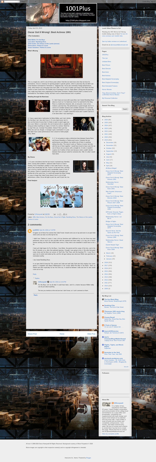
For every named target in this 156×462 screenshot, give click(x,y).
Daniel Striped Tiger (112, 245)
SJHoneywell (42, 282)
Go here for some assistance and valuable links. (115, 35)
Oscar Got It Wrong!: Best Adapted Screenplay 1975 (114, 172)
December (110, 142)
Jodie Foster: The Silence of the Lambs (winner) (43, 43)
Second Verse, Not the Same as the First (113, 231)
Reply (34, 274)
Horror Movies (107, 89)
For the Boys (49, 217)
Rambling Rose (71, 217)
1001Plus (105, 54)
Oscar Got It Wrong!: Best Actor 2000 (114, 248)
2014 (106, 274)
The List (105, 58)
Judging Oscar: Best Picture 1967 (114, 340)
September (110, 151)
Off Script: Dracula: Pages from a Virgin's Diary (114, 213)
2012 (106, 280)
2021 (106, 134)
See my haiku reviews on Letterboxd (114, 41)
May (108, 163)
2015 (106, 271)
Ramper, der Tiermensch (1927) (114, 333)
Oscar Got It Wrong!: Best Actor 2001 (114, 187)
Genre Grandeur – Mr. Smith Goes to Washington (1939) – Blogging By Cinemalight (115, 362)
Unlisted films (106, 61)
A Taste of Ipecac (110, 325)
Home (62, 334)
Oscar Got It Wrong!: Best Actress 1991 (114, 178)
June (108, 160)
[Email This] (58, 214)
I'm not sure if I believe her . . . (113, 327)
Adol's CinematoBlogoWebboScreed (115, 338)
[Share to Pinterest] (66, 214)
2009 (106, 288)
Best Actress (40, 217)
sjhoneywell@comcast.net (119, 45)
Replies (37, 278)
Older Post (91, 334)
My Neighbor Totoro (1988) (112, 313)
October (109, 148)
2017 (106, 265)
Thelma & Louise (33, 219)
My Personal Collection (109, 98)
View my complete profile (110, 434)
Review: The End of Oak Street (114, 307)
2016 (106, 268)
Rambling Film (109, 305)
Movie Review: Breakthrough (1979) (115, 301)
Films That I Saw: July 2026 (113, 354)
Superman (107, 348)
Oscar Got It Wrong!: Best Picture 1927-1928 (114, 201)
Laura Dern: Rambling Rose (37, 42)
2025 (106, 122)
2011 (106, 283)
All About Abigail (111, 168)
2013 (106, 277)
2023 (106, 128)
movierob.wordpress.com (113, 358)
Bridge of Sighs (111, 221)
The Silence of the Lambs (84, 217)
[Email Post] (54, 214)
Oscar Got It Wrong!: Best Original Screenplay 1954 (114, 207)
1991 (34, 217)
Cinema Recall (109, 317)
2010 (106, 286)
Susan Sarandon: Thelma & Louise (39, 47)
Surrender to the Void (112, 352)
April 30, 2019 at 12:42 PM (58, 282)
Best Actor (105, 72)
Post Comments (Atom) (66, 340)
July (107, 157)
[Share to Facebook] (64, 214)
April (108, 165)
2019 (106, 140)
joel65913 (36, 230)
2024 (106, 125)
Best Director (106, 68)
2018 (106, 262)
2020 (106, 137)
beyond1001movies (111, 331)
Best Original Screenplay (110, 82)
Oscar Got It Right (59, 217)
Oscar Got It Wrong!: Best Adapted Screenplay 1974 (114, 226)
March (108, 253)
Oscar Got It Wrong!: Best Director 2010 (114, 197)
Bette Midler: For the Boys (36, 40)
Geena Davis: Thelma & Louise (38, 45)
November (110, 145)
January (109, 259)
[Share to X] (62, 214)
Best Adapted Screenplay (110, 79)
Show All (126, 366)
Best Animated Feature (109, 86)
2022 (106, 131)
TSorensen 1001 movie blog (114, 311)
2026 (106, 120)
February (109, 256)
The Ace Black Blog (111, 299)
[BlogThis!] (60, 214)
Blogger (88, 458)
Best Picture (106, 65)
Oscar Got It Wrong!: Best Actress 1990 (114, 236)
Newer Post (32, 334)
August (108, 154)
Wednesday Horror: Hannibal (112, 183)
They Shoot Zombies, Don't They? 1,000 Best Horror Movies (113, 94)
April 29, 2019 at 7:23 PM (47, 230)
